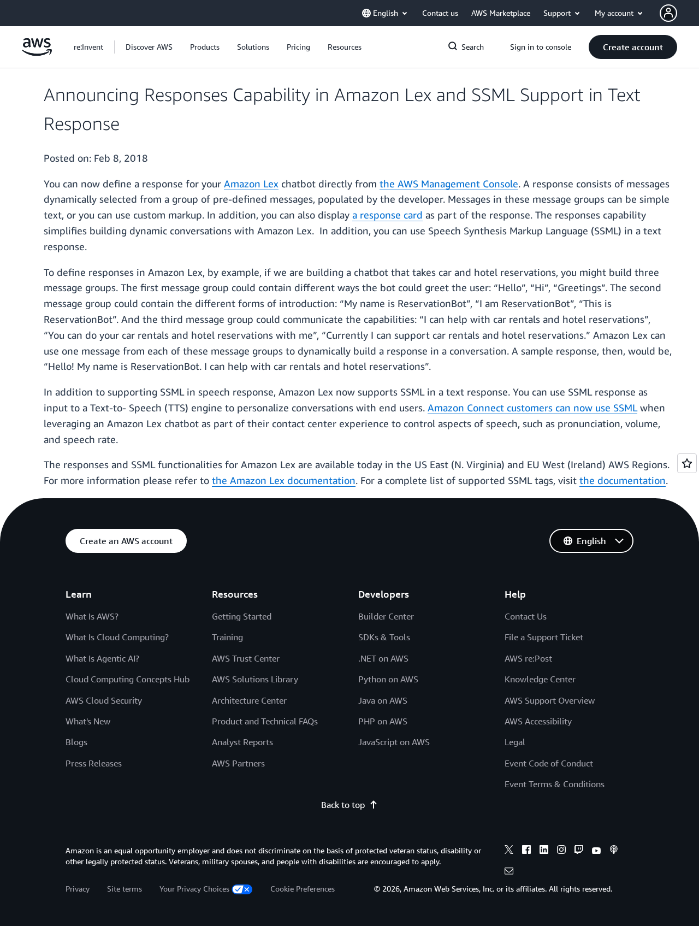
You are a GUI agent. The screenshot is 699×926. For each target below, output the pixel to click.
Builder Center (386, 616)
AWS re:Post (528, 658)
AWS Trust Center (246, 658)
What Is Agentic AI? (102, 658)
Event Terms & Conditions (555, 783)
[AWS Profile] (668, 13)
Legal (515, 741)
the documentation (622, 480)
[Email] (509, 872)
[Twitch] (578, 851)
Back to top (343, 804)
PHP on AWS (382, 721)
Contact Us (526, 616)
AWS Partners (238, 763)
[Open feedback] (687, 463)
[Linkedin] (544, 851)
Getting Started (241, 616)
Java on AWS (382, 700)
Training (227, 637)
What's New (88, 721)
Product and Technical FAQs (265, 721)
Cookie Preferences (302, 888)
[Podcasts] (613, 851)
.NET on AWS (383, 658)
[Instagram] (561, 851)
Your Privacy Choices (194, 888)
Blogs (76, 741)
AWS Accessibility (538, 721)
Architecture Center (249, 700)
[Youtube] (596, 851)
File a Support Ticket (544, 637)
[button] (149, 47)
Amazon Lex (251, 184)
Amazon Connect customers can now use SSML (532, 408)
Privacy (78, 888)
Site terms (124, 888)
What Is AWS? (92, 616)
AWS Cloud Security (104, 700)
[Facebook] (526, 851)
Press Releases (94, 763)
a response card (387, 215)
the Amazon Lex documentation (284, 480)
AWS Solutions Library (255, 679)
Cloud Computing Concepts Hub (127, 679)
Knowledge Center (540, 679)
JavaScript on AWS (394, 741)
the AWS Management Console (449, 184)
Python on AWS (388, 679)
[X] (509, 851)
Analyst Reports (242, 741)
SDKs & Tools (384, 637)
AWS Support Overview (550, 700)
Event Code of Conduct (549, 763)
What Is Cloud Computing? (117, 637)
